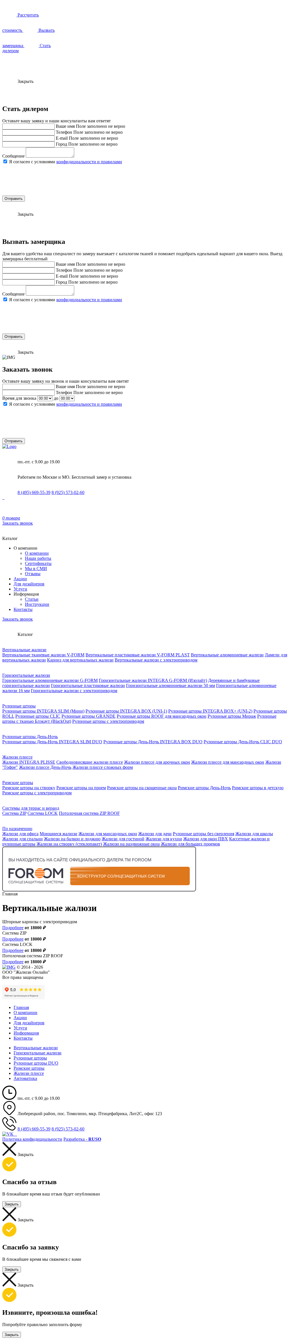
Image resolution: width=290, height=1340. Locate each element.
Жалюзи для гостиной (123, 838)
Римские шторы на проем (81, 787)
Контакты (23, 609)
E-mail (62, 138)
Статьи (32, 599)
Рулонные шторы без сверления (203, 833)
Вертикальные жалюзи (24, 649)
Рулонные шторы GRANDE (88, 716)
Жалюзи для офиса (20, 833)
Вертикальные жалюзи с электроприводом (156, 660)
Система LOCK (42, 813)
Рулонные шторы (19, 706)
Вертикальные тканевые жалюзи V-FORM (43, 654)
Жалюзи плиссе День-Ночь (45, 767)
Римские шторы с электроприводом (37, 792)
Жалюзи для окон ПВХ (205, 838)
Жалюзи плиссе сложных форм (102, 767)
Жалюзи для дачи (155, 833)
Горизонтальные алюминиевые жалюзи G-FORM (50, 680)
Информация (26, 1033)
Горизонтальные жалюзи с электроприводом (74, 690)
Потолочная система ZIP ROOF (89, 813)
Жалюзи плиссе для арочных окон (157, 762)
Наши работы (38, 558)
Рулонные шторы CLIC (37, 716)
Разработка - (82, 1139)
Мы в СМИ (36, 568)
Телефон (64, 132)
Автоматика (25, 1078)
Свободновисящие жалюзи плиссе (89, 762)
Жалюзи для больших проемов (190, 843)
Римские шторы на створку (28, 787)
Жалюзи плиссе (17, 757)
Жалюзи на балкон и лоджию (72, 838)
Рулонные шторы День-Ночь (30, 736)
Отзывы (32, 573)
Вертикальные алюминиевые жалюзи (227, 654)
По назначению (17, 828)
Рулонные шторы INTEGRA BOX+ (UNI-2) (210, 711)
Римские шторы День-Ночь (204, 787)
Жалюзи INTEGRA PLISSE (28, 762)
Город (61, 144)
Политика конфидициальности (32, 1139)
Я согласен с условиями (65, 161)
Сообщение (13, 156)
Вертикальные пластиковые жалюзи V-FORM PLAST (138, 654)
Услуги (20, 589)
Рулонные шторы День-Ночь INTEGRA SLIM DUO (52, 741)
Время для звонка (19, 398)
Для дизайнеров (29, 583)
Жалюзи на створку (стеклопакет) (69, 843)
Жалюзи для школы (254, 833)
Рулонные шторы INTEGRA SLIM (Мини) (43, 711)
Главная (21, 1007)
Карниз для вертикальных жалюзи (80, 660)
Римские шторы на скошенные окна (142, 787)
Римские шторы (17, 782)
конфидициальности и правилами (89, 161)
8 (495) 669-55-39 (34, 492)
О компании (37, 553)
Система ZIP (14, 813)
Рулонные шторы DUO (36, 1063)
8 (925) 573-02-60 (68, 492)
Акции (20, 578)
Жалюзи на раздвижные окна (131, 843)
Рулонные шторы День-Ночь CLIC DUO (243, 741)
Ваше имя (65, 126)
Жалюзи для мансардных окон (107, 833)
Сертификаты (38, 563)
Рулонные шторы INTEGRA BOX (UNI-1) (126, 711)
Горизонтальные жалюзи (26, 675)
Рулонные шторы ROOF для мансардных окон (161, 716)
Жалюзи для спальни (22, 838)
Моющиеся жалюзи (58, 833)
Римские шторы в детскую (257, 787)
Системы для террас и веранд (30, 808)
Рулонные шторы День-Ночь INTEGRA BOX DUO (152, 741)
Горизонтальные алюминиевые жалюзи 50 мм (170, 685)
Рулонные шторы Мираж (232, 716)
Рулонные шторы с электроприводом (108, 721)
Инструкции (37, 604)
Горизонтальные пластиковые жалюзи (88, 685)
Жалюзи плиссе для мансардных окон (227, 762)
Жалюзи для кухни (164, 838)
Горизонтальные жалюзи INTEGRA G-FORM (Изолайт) (153, 680)
